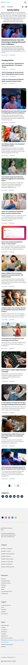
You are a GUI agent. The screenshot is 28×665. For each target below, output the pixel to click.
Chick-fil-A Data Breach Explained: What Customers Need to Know (13, 80)
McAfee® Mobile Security (7, 567)
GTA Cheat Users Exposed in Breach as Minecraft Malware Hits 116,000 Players (13, 468)
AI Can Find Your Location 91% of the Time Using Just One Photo (12, 339)
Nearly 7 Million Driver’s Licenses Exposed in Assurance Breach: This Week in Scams (12, 275)
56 (15, 485)
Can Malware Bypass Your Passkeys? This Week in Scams (13, 145)
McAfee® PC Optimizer (7, 561)
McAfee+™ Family (6, 551)
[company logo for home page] (5, 2)
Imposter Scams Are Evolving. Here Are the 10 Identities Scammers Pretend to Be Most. (13, 309)
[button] (26, 6)
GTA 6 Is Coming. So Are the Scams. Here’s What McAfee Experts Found (13, 73)
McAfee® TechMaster (6, 564)
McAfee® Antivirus (6, 556)
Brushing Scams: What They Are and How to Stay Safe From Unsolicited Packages (12, 436)
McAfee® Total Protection (7, 554)
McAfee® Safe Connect (7, 559)
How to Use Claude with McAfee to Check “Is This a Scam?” (12, 243)
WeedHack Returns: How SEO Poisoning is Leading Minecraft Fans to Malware (13, 42)
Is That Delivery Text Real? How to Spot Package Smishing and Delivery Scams (13, 403)
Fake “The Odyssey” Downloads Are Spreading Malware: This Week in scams (13, 65)
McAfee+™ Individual (6, 548)
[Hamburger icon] (25, 2)
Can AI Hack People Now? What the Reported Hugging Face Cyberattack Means (12, 178)
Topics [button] (3, 7)
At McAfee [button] (10, 7)
